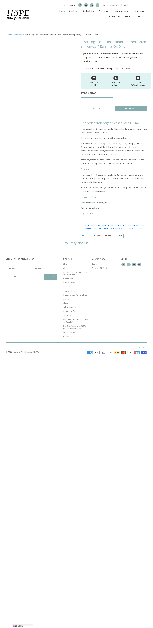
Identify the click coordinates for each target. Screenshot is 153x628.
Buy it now (131, 108)
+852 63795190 (68, 5)
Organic (100, 228)
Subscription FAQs (70, 307)
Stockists (67, 315)
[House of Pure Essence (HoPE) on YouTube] (86, 5)
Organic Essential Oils (126, 228)
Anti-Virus (104, 11)
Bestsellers (88, 11)
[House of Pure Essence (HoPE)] (18, 14)
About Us (73, 11)
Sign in (105, 5)
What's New (68, 278)
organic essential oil (110, 228)
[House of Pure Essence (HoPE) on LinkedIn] (92, 5)
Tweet (87, 236)
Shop (65, 264)
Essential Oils (102, 225)
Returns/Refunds (70, 311)
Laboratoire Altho (120, 225)
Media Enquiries (69, 332)
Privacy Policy (69, 283)
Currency (67, 299)
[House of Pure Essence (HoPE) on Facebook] (80, 5)
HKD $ (112, 5)
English (19, 626)
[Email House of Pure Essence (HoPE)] (97, 5)
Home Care (139, 11)
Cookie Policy (68, 287)
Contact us (67, 336)
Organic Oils (121, 11)
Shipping (66, 303)
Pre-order (138, 228)
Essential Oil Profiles (100, 268)
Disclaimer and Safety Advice (75, 295)
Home (62, 11)
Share (98, 236)
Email (120, 236)
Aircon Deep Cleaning (120, 16)
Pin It (109, 236)
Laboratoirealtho (90, 228)
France (110, 225)
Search (95, 264)
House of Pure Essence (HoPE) (26, 352)
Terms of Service (70, 291)
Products (18, 34)
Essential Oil (92, 225)
